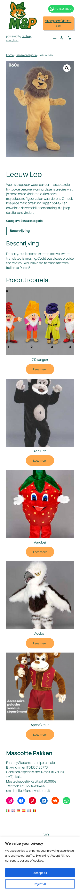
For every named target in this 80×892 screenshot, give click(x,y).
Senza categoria (26, 55)
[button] (67, 68)
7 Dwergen (40, 359)
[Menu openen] (54, 37)
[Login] (61, 38)
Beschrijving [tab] (20, 230)
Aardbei (40, 542)
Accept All (40, 873)
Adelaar (40, 633)
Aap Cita (40, 451)
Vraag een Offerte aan (58, 23)
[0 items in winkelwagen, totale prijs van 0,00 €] (70, 38)
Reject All (40, 884)
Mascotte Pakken (29, 753)
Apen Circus (40, 725)
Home (10, 55)
